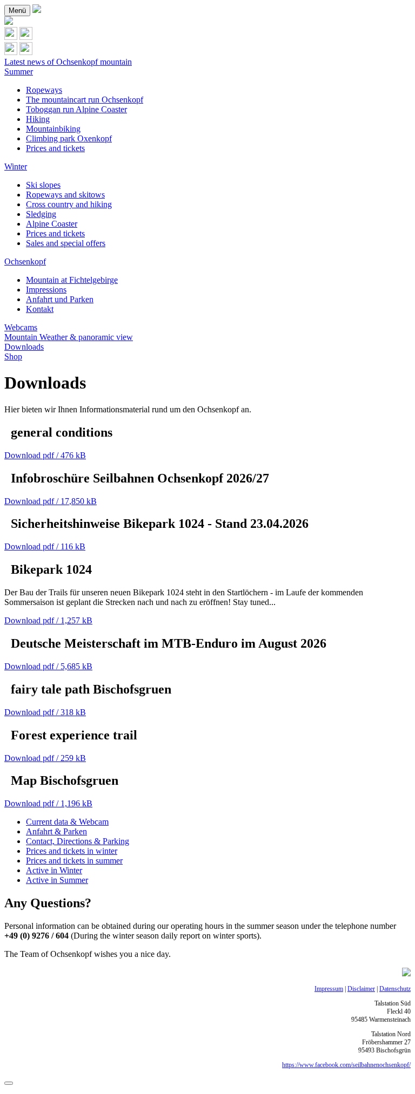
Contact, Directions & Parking (77, 841)
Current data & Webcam (67, 821)
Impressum (328, 989)
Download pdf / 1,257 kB (48, 620)
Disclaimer (361, 989)
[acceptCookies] (8, 1083)
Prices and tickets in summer (74, 860)
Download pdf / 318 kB (45, 712)
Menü (17, 10)
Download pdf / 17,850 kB (50, 501)
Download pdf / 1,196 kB (48, 803)
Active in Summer (57, 880)
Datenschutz (395, 989)
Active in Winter (54, 870)
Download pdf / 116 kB (44, 546)
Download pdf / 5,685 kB (48, 666)
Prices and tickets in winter (71, 850)
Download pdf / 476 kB (45, 455)
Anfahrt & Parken (56, 831)
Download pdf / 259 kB (45, 758)
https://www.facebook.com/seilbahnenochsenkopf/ (346, 1065)
